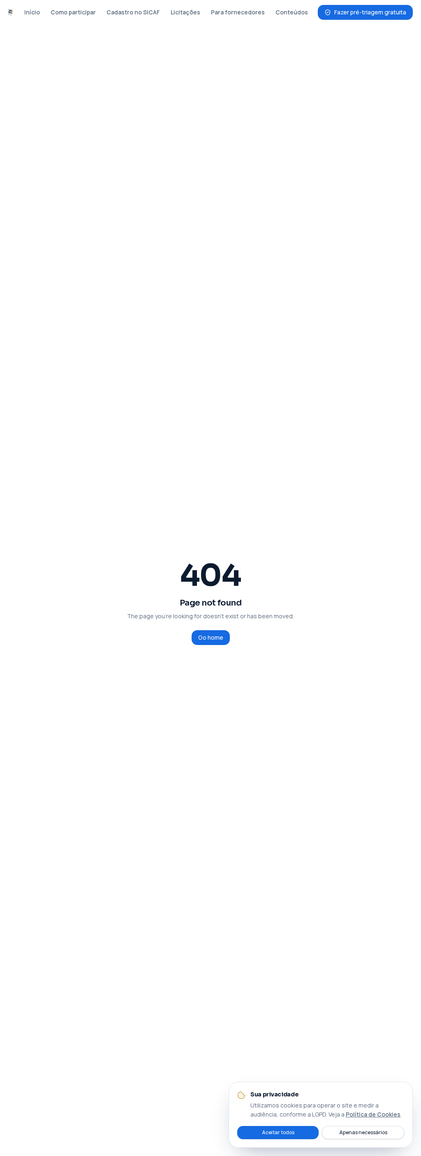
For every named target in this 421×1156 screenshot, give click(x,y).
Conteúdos (291, 12)
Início (32, 12)
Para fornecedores (238, 12)
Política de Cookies (373, 1114)
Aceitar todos (278, 1132)
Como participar (73, 12)
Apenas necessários (363, 1132)
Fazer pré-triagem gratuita (370, 12)
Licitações (185, 12)
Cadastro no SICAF (133, 12)
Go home (210, 637)
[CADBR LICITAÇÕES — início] (10, 12)
